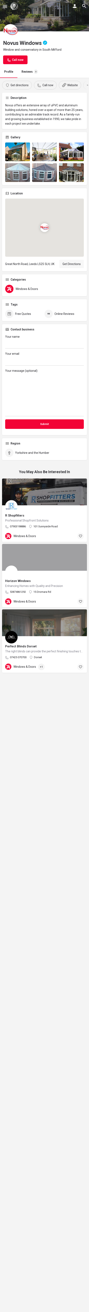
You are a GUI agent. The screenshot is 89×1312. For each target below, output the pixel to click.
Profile (8, 71)
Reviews (29, 71)
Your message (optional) (21, 370)
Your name (12, 336)
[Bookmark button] (80, 536)
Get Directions (72, 264)
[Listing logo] (10, 31)
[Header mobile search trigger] (84, 6)
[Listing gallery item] (17, 151)
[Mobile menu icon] (5, 6)
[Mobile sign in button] (74, 6)
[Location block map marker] (44, 227)
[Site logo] (14, 6)
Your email (12, 353)
